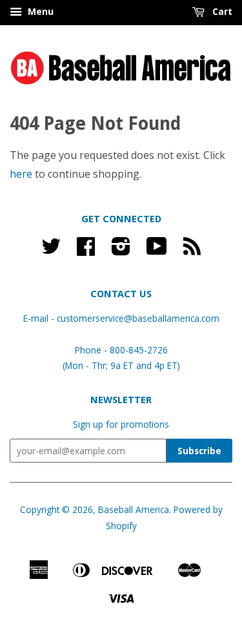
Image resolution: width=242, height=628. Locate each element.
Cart (221, 11)
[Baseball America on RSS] (192, 250)
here (21, 174)
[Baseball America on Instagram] (121, 250)
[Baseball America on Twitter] (51, 250)
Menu (39, 11)
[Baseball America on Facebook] (86, 250)
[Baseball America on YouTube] (156, 250)
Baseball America (133, 509)
